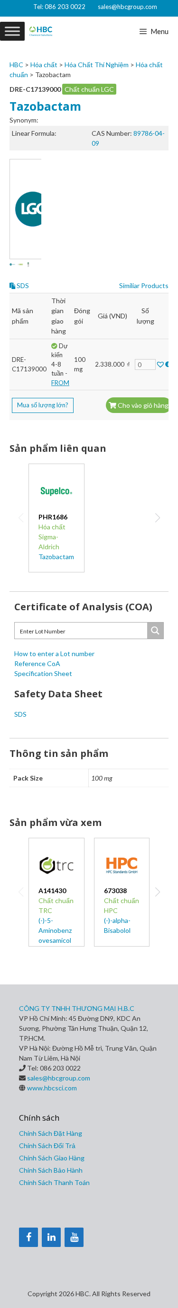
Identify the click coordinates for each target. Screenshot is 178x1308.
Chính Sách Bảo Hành (51, 1170)
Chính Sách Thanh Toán (54, 1182)
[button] (157, 518)
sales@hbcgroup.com (127, 6)
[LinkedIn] (51, 1237)
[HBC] (40, 31)
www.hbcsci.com (52, 1088)
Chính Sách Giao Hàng (51, 1158)
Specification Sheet (43, 673)
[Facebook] (28, 1237)
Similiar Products (144, 285)
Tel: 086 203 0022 (59, 6)
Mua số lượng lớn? (42, 405)
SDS (22, 285)
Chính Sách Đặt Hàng (50, 1133)
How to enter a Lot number (54, 654)
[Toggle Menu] (12, 30)
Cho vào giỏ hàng (142, 405)
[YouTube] (74, 1237)
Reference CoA (37, 663)
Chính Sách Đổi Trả (47, 1145)
